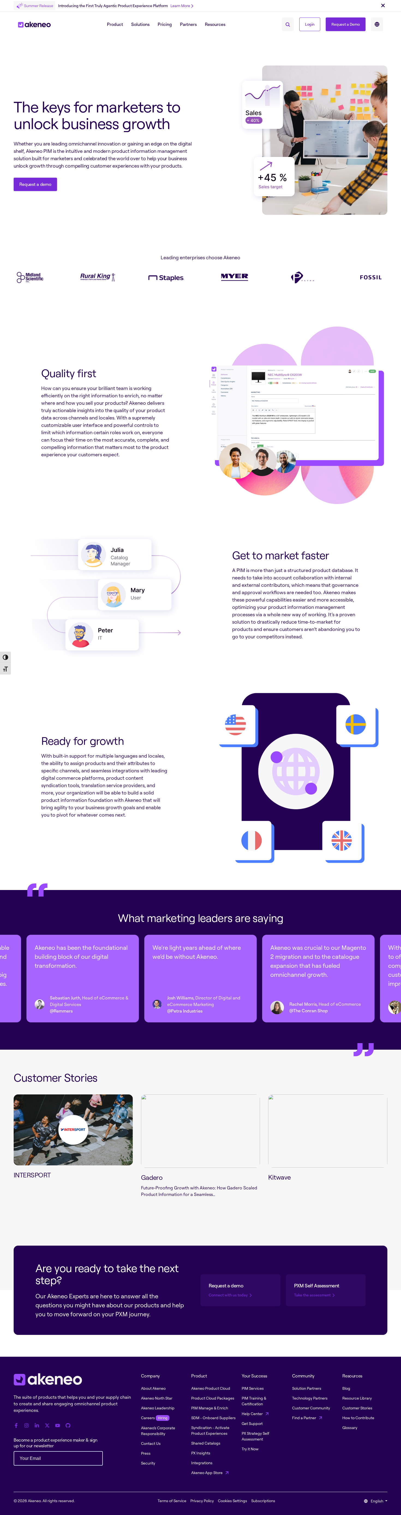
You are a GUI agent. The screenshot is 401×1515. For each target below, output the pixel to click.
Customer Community (311, 1408)
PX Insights (200, 1453)
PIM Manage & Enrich (209, 1408)
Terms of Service (172, 1500)
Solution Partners (306, 1388)
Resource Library (357, 1398)
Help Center (253, 1413)
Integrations (202, 1462)
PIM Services (253, 1388)
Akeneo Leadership (158, 1408)
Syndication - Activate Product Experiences (210, 1430)
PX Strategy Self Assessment (255, 1436)
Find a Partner (304, 1417)
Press (146, 1453)
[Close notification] (383, 6)
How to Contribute (358, 1417)
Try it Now (250, 1448)
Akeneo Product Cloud (210, 1388)
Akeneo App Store (207, 1472)
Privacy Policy (202, 1500)
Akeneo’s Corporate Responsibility (158, 1430)
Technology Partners (310, 1398)
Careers (154, 1417)
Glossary (349, 1427)
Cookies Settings (232, 1500)
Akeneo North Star (156, 1398)
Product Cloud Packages (212, 1398)
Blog (346, 1388)
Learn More (180, 5)
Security (148, 1463)
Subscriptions (263, 1500)
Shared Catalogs (205, 1443)
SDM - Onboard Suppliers (213, 1417)
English (377, 1501)
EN (377, 24)
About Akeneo (153, 1388)
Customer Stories (357, 1408)
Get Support (252, 1423)
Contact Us (151, 1443)
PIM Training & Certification (254, 1401)
